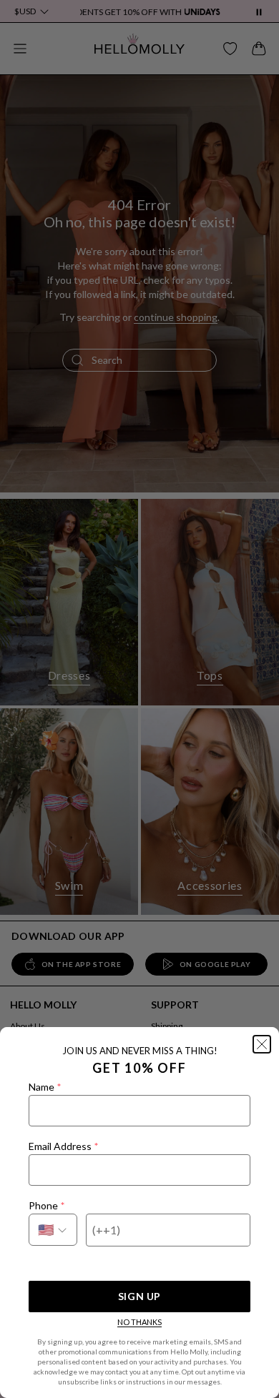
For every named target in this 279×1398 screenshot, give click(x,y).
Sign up (139, 1296)
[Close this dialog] (261, 1044)
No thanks (139, 1322)
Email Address (63, 1146)
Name (45, 1087)
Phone (46, 1205)
